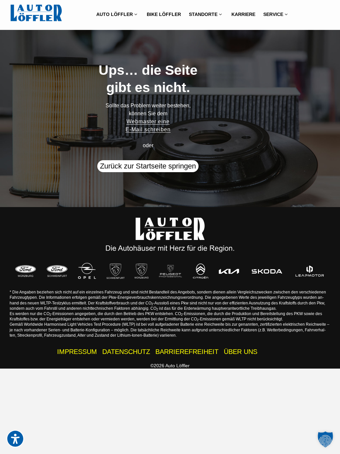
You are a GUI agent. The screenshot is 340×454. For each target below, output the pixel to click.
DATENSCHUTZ (126, 351)
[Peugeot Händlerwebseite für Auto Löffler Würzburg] (141, 271)
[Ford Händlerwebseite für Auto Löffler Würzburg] (25, 271)
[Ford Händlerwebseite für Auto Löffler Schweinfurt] (57, 271)
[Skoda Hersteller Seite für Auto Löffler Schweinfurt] (267, 271)
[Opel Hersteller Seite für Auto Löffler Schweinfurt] (87, 271)
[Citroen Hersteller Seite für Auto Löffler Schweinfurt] (200, 271)
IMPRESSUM (77, 351)
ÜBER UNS (240, 351)
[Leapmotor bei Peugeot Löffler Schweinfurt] (309, 271)
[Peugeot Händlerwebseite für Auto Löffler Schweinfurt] (115, 271)
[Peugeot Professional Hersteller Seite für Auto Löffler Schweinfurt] (170, 271)
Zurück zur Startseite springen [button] (148, 166)
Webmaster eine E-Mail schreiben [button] (148, 125)
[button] (325, 439)
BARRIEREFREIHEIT (186, 351)
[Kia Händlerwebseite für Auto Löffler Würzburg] (229, 271)
